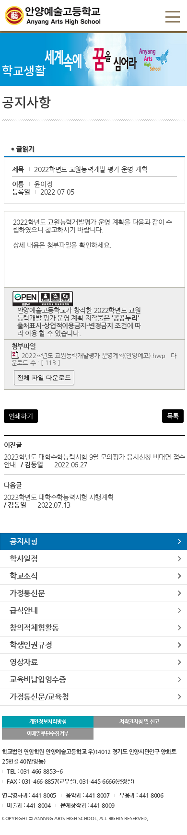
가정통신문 (27, 593)
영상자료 (24, 662)
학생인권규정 (31, 644)
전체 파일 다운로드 (44, 377)
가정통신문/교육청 (39, 696)
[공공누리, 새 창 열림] (42, 295)
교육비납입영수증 (38, 679)
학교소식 (24, 575)
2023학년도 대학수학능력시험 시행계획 (59, 497)
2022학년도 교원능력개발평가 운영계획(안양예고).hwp (93, 355)
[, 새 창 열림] (114, 325)
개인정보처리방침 (48, 722)
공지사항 (24, 541)
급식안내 (24, 610)
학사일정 (24, 558)
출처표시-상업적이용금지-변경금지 (65, 325)
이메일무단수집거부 (48, 734)
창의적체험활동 (34, 627)
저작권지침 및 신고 (139, 722)
